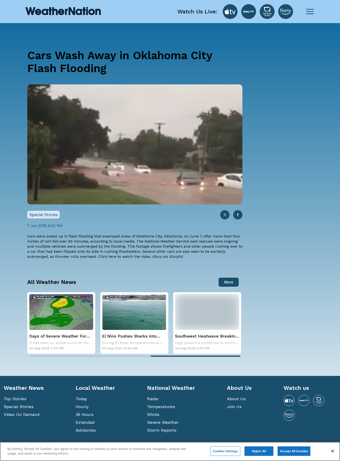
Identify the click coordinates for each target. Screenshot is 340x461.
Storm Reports (161, 430)
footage (142, 246)
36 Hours (84, 414)
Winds (153, 414)
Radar (153, 398)
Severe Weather (163, 422)
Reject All (259, 451)
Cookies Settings (225, 451)
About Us (236, 398)
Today (81, 398)
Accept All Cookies (294, 451)
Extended (85, 422)
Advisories (86, 430)
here (112, 256)
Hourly (82, 406)
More (228, 282)
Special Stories (19, 406)
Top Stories (15, 398)
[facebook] (238, 215)
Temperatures (161, 406)
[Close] (333, 451)
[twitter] (225, 215)
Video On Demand (22, 414)
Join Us (234, 406)
